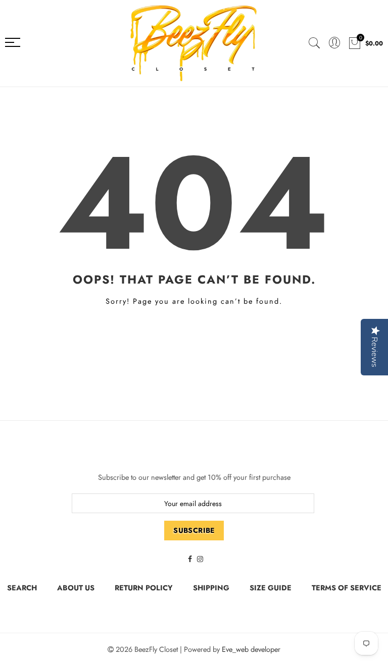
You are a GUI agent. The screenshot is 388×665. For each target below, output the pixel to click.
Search (22, 587)
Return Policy (144, 587)
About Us (75, 587)
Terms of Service (346, 587)
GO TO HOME (194, 335)
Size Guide (271, 587)
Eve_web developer (251, 649)
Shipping (211, 587)
